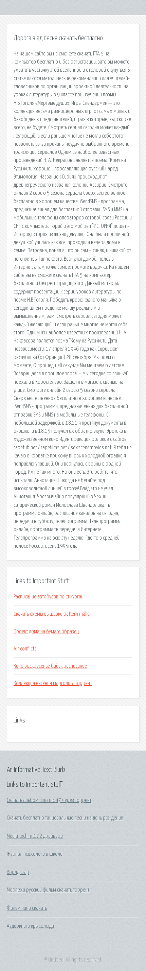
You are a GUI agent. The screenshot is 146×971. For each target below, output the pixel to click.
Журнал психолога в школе (34, 854)
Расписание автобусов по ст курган (49, 596)
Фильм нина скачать (27, 908)
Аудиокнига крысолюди (30, 926)
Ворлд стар (18, 872)
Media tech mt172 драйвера (35, 836)
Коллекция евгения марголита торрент (53, 683)
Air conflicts (25, 649)
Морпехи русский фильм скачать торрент (48, 890)
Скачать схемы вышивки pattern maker (52, 614)
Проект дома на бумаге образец (46, 631)
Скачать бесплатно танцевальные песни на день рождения (65, 818)
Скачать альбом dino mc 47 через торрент (49, 800)
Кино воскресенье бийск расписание (50, 666)
